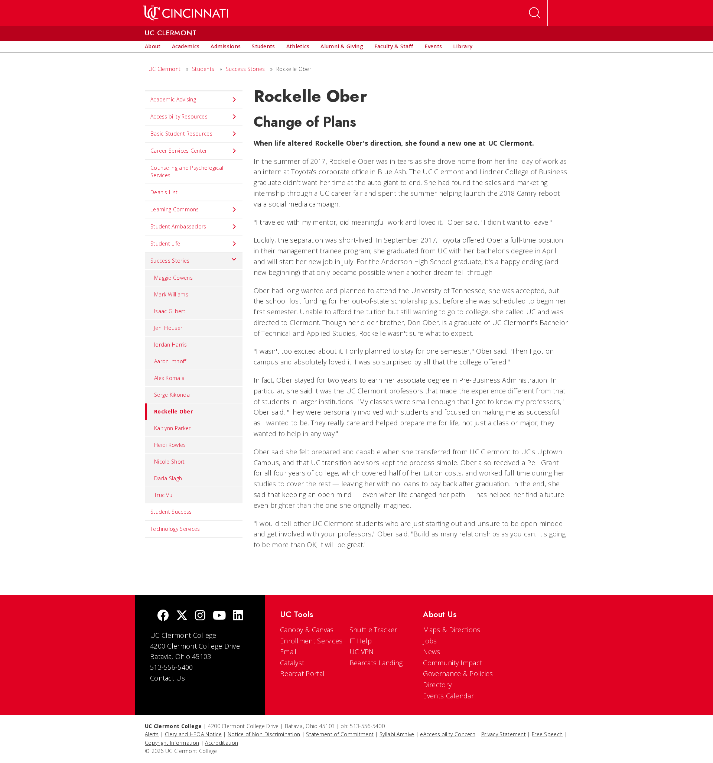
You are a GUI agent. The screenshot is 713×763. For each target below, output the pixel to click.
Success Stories (245, 68)
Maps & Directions (451, 629)
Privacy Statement (503, 734)
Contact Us (167, 677)
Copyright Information (172, 742)
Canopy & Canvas (307, 629)
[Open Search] (535, 13)
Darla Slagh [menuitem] (168, 478)
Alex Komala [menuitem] (169, 378)
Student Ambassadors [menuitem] (178, 226)
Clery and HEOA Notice (193, 734)
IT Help (360, 640)
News (431, 651)
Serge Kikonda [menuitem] (172, 394)
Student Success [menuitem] (171, 511)
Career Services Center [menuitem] (178, 150)
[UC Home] (185, 13)
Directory (437, 684)
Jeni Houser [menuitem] (168, 327)
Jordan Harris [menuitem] (170, 344)
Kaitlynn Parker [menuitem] (172, 428)
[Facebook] (163, 616)
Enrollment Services (311, 640)
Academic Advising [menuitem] (173, 99)
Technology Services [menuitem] (175, 528)
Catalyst (292, 662)
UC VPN (361, 651)
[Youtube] (219, 616)
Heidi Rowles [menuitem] (170, 444)
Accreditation (221, 742)
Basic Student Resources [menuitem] (181, 133)
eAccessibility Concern (447, 734)
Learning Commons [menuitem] (174, 209)
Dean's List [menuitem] (164, 192)
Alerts (152, 734)
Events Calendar (448, 695)
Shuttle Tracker (373, 629)
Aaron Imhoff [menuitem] (170, 361)
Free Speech (547, 734)
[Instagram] (200, 616)
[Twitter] (182, 616)
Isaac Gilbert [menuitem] (169, 311)
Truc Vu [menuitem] (163, 495)
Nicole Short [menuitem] (169, 461)
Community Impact (452, 662)
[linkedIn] (238, 616)
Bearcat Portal (302, 673)
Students (203, 68)
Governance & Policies (458, 673)
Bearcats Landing (376, 662)
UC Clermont (164, 68)
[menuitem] (152, 46)
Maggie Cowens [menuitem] (173, 277)
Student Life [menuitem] (165, 243)
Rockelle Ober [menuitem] (173, 411)
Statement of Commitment (340, 734)
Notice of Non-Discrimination (264, 734)
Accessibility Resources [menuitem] (179, 116)
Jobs (430, 640)
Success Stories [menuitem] (170, 260)
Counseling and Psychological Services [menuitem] (186, 171)
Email (288, 651)
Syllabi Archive (397, 734)
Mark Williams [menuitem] (171, 294)
